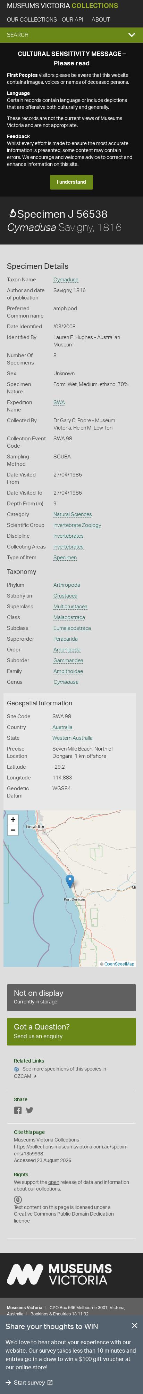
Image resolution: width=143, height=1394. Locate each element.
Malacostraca (69, 617)
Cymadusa (65, 279)
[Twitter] (29, 1111)
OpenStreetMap (119, 964)
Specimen (65, 557)
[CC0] (18, 1199)
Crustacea (65, 596)
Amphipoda (67, 649)
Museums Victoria (62, 6)
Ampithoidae (68, 671)
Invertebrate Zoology (77, 525)
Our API (72, 20)
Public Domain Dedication (85, 1214)
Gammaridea (68, 660)
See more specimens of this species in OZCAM (60, 1073)
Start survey (29, 1383)
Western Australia (72, 738)
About (101, 20)
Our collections (32, 20)
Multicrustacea (70, 606)
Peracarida (65, 639)
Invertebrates (68, 536)
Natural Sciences (72, 514)
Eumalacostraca (72, 628)
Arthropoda (66, 585)
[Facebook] (18, 1111)
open (53, 1182)
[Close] (134, 1327)
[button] (71, 35)
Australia (62, 727)
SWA (59, 402)
